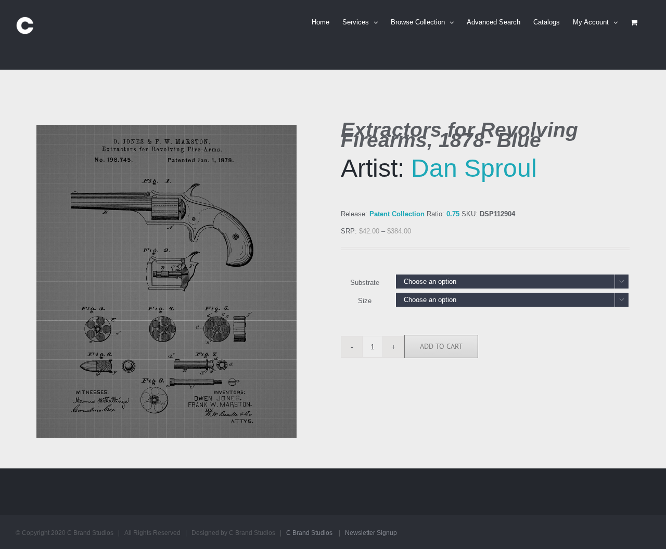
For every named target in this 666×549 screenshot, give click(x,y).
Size (365, 301)
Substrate (364, 282)
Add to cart (441, 346)
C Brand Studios (309, 533)
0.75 (452, 214)
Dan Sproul (474, 168)
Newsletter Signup (371, 533)
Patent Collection (397, 214)
